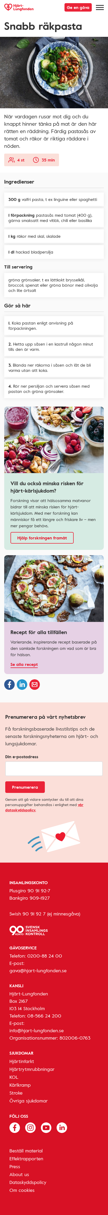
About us (19, 1174)
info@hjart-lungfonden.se (36, 1030)
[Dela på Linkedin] (22, 684)
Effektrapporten (26, 1158)
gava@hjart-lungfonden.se (38, 970)
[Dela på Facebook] (9, 684)
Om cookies (22, 1190)
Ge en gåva (78, 7)
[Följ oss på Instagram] (30, 1127)
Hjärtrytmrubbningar (32, 1069)
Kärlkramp (20, 1084)
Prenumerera (25, 787)
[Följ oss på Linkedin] (62, 1127)
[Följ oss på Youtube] (46, 1127)
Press (14, 1166)
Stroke (16, 1092)
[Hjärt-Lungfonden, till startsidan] (19, 7)
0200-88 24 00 (44, 955)
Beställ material (26, 1150)
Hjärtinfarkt (21, 1061)
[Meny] (100, 7)
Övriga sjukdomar (28, 1100)
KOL (13, 1077)
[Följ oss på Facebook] (14, 1127)
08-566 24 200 (44, 1015)
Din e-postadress (21, 756)
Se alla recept (24, 664)
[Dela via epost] (34, 684)
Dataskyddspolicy (27, 1182)
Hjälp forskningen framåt (42, 538)
